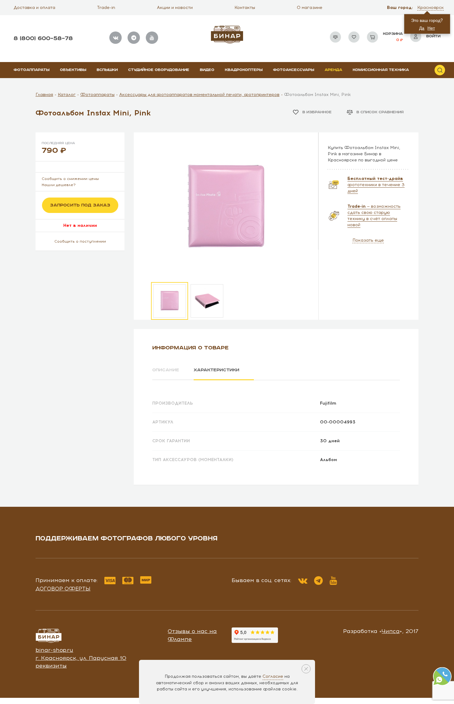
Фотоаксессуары (293, 70)
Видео (207, 70)
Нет (431, 28)
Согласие (273, 676)
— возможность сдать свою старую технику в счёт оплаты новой (374, 215)
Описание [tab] (165, 370)
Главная (44, 94)
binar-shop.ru (54, 650)
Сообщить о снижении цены (70, 179)
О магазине (309, 7)
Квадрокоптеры (244, 70)
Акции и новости (175, 7)
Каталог (67, 94)
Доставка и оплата (34, 7)
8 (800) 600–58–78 (43, 38)
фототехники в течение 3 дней (376, 185)
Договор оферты (63, 588)
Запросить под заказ (80, 205)
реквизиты (51, 665)
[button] (431, 7)
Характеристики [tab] (216, 370)
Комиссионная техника (381, 70)
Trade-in (106, 7)
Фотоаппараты (31, 70)
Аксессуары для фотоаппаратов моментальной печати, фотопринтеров (199, 94)
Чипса (391, 631)
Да (421, 28)
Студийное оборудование (158, 70)
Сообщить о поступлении (80, 241)
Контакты (244, 7)
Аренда (333, 70)
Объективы (73, 70)
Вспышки (107, 70)
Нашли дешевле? (59, 185)
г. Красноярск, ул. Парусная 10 (81, 658)
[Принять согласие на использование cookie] (306, 668)
